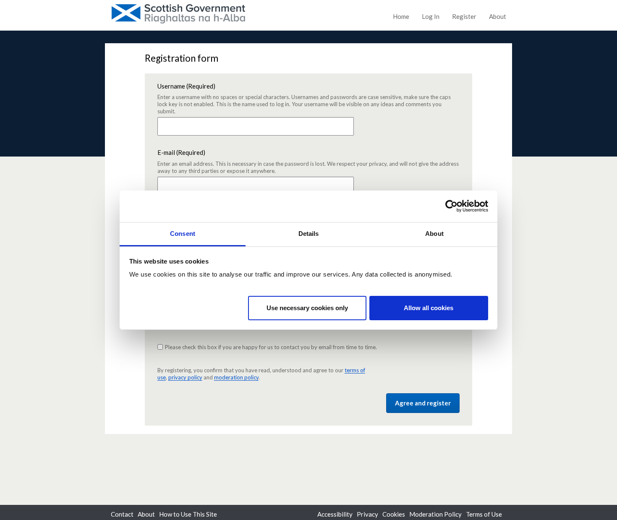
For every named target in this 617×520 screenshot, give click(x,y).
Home (401, 16)
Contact (122, 514)
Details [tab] (308, 233)
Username (304, 98)
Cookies (393, 514)
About (497, 16)
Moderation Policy (435, 514)
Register (464, 16)
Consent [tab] (182, 233)
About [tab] (434, 233)
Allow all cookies (428, 307)
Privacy (367, 514)
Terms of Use (484, 514)
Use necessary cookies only (307, 307)
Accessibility (335, 514)
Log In (430, 16)
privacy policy (185, 377)
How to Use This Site (188, 514)
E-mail (308, 161)
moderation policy (236, 377)
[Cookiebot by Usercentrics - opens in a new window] (451, 206)
